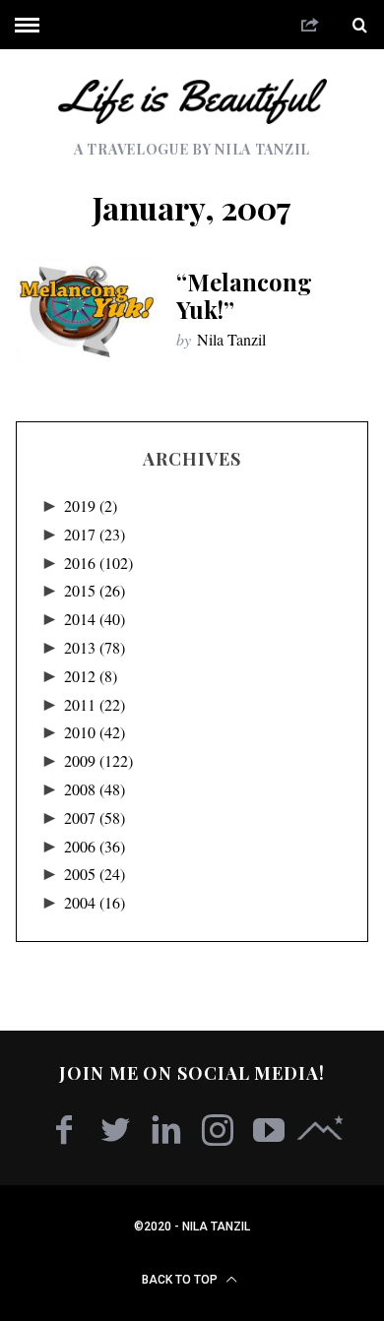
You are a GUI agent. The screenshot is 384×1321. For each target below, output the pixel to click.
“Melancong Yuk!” (244, 295)
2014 (94, 618)
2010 (94, 732)
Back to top (181, 1280)
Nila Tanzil (231, 339)
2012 (90, 675)
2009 (98, 760)
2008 (94, 789)
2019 (90, 505)
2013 (94, 647)
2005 (94, 873)
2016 (98, 562)
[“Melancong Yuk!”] (87, 309)
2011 (94, 704)
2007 (94, 817)
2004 (94, 902)
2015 (94, 590)
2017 (94, 534)
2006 (94, 846)
